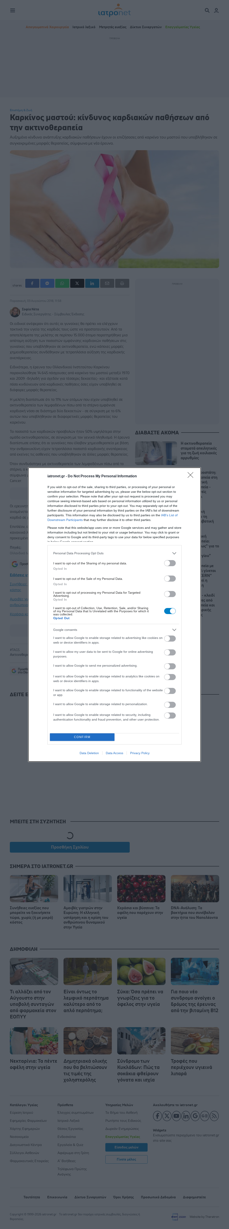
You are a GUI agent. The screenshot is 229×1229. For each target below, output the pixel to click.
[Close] (192, 476)
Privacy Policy (140, 753)
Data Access (114, 753)
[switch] (170, 563)
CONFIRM (82, 737)
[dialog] (114, 615)
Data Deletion (89, 753)
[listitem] (114, 553)
